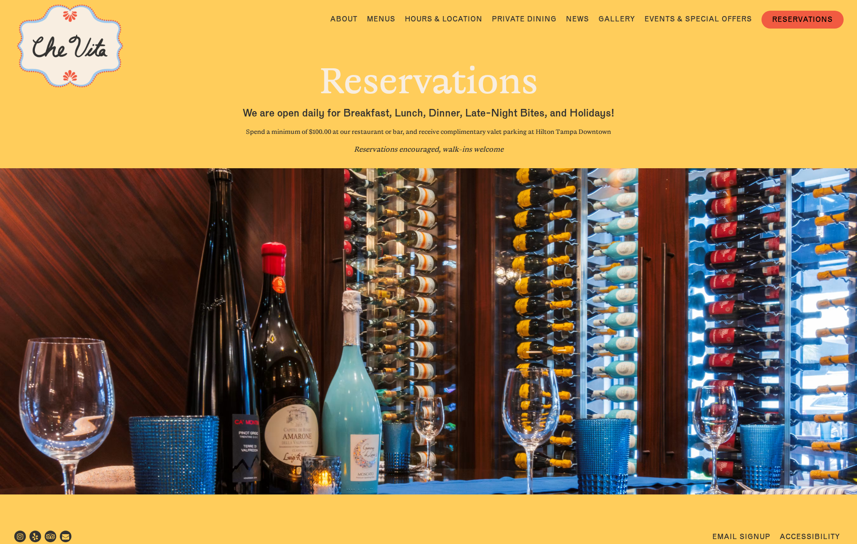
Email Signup (741, 536)
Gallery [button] (617, 19)
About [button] (344, 19)
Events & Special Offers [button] (698, 19)
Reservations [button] (802, 19)
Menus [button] (381, 19)
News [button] (577, 19)
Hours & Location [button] (444, 19)
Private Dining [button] (524, 19)
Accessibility (810, 536)
